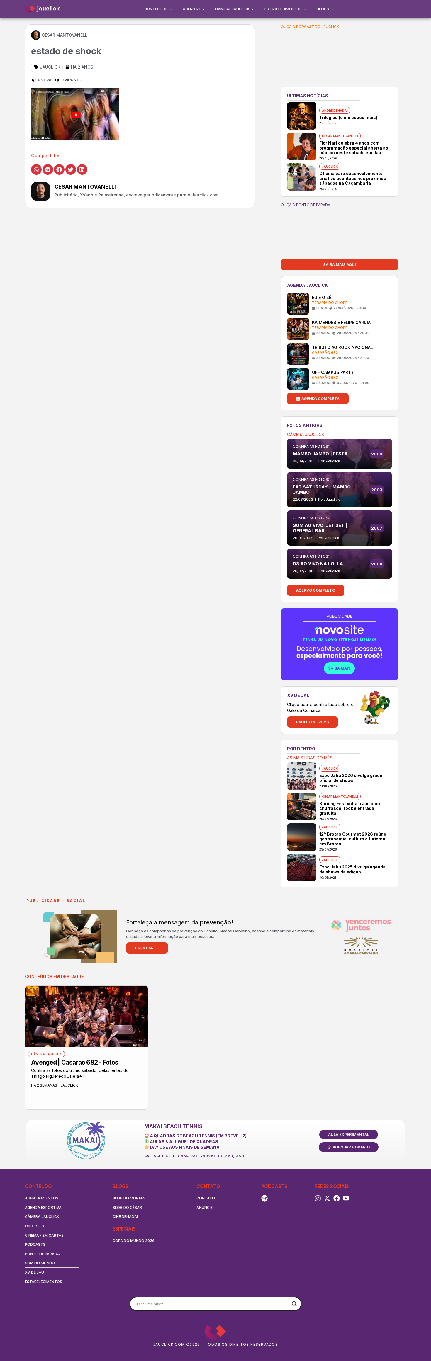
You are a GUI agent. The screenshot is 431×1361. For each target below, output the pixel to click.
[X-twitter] (327, 1198)
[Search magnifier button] (294, 1304)
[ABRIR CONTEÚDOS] (171, 9)
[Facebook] (336, 1198)
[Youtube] (346, 1198)
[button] (36, 169)
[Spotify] (264, 1198)
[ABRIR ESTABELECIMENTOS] (305, 9)
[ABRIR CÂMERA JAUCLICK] (252, 9)
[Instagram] (318, 1198)
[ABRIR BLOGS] (332, 9)
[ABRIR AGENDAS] (203, 9)
